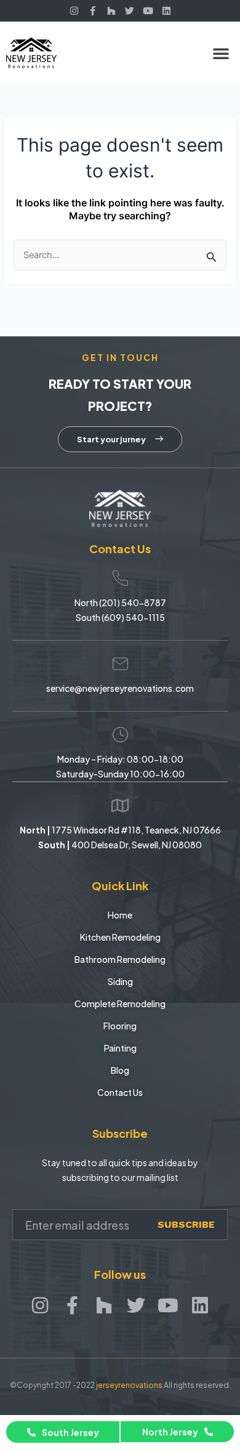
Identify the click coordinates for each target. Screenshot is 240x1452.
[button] (221, 53)
